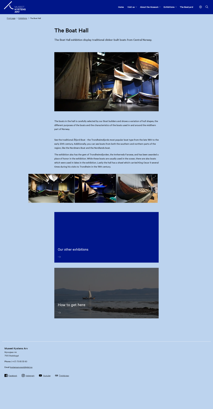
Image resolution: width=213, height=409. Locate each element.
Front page (11, 18)
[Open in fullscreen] (154, 56)
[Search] (207, 7)
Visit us (131, 6)
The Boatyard (186, 6)
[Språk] (200, 7)
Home (121, 6)
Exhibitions (169, 6)
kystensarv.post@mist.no (21, 367)
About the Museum (149, 6)
